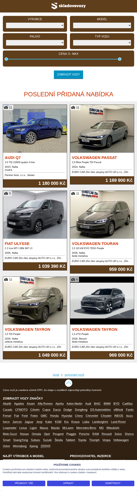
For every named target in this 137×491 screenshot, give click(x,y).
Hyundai (67, 415)
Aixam (31, 403)
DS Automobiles (100, 409)
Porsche (84, 434)
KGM (58, 421)
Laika (85, 421)
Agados (19, 403)
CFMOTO (21, 409)
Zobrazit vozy (68, 74)
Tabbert (70, 440)
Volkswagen (121, 440)
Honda (54, 415)
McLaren (67, 427)
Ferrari (7, 415)
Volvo (6, 446)
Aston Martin (74, 403)
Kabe (48, 421)
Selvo (118, 434)
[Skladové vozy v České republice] (68, 9)
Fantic (130, 409)
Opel (47, 434)
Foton (34, 415)
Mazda (55, 427)
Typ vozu (102, 36)
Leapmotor (9, 427)
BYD (116, 403)
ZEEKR (45, 446)
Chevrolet (92, 415)
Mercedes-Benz (86, 427)
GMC (44, 415)
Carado (7, 409)
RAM (95, 434)
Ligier (33, 427)
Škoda (59, 440)
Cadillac (127, 403)
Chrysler (106, 415)
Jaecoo (17, 421)
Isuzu (129, 415)
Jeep (39, 421)
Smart (6, 440)
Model (102, 19)
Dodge (68, 409)
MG (101, 427)
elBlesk (118, 409)
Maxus (44, 427)
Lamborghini (100, 421)
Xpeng (33, 446)
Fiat (16, 415)
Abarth (7, 403)
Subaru (35, 440)
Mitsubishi (112, 427)
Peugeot (58, 434)
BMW (107, 403)
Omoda (36, 434)
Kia (66, 421)
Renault (107, 434)
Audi (88, 403)
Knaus (75, 421)
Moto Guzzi (10, 434)
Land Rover (118, 421)
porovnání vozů (74, 374)
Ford (25, 415)
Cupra (46, 409)
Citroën (35, 409)
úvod (56, 374)
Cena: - (68, 53)
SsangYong (20, 440)
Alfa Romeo (45, 403)
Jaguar (29, 421)
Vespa (106, 440)
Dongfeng (81, 409)
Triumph (94, 440)
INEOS (118, 415)
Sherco (129, 434)
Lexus (23, 427)
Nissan (24, 434)
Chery (79, 415)
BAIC (97, 403)
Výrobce (35, 19)
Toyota (82, 440)
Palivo (35, 36)
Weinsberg (20, 446)
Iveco (6, 421)
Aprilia (59, 403)
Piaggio (71, 434)
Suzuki (47, 440)
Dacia (57, 409)
